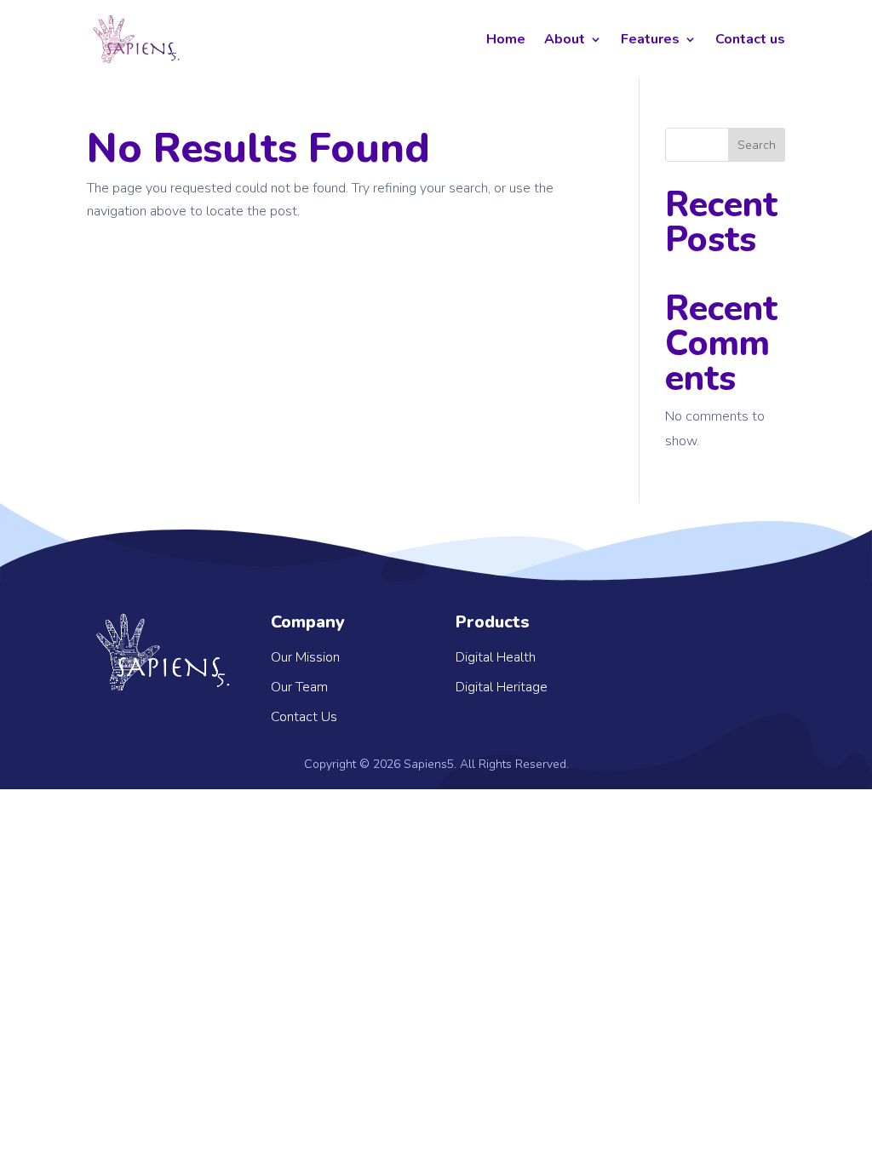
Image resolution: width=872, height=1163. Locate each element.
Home (505, 39)
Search (756, 145)
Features (650, 39)
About (564, 39)
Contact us (750, 39)
